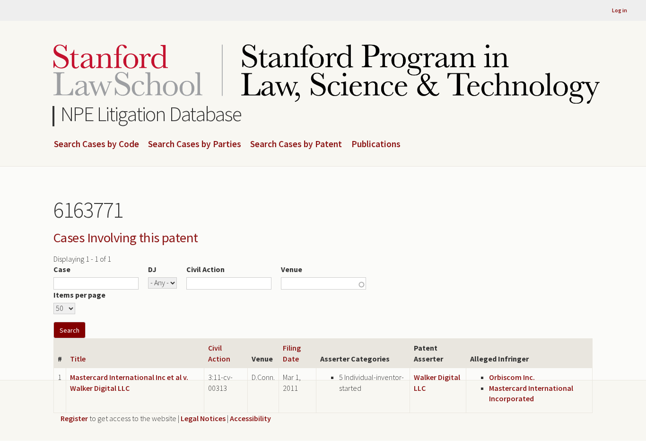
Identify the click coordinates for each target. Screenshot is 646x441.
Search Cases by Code (96, 144)
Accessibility (250, 418)
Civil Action (205, 269)
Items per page (79, 295)
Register (74, 418)
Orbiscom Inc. (512, 377)
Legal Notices (203, 418)
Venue (291, 269)
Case (61, 269)
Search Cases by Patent (296, 144)
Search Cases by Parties (194, 144)
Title (78, 358)
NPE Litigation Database (151, 114)
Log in (619, 10)
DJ (152, 269)
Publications (376, 144)
